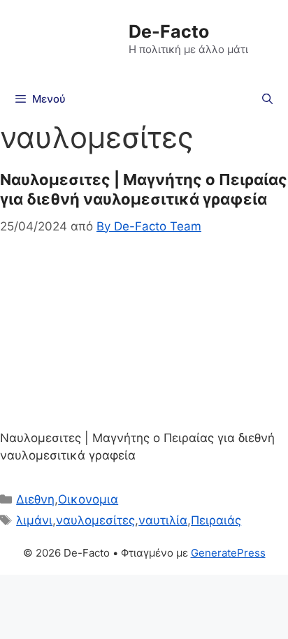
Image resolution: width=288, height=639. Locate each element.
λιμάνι (34, 520)
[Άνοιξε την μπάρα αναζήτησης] (267, 99)
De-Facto (169, 31)
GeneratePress (228, 552)
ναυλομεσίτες (95, 520)
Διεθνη (35, 499)
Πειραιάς (216, 520)
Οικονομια (88, 499)
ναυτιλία (162, 520)
